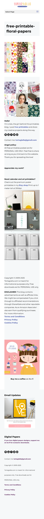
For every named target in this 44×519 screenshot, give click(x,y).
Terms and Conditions (14, 317)
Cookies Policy (11, 323)
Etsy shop (23, 185)
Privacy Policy (11, 320)
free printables (21, 127)
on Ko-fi (29, 379)
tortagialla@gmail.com (26, 140)
